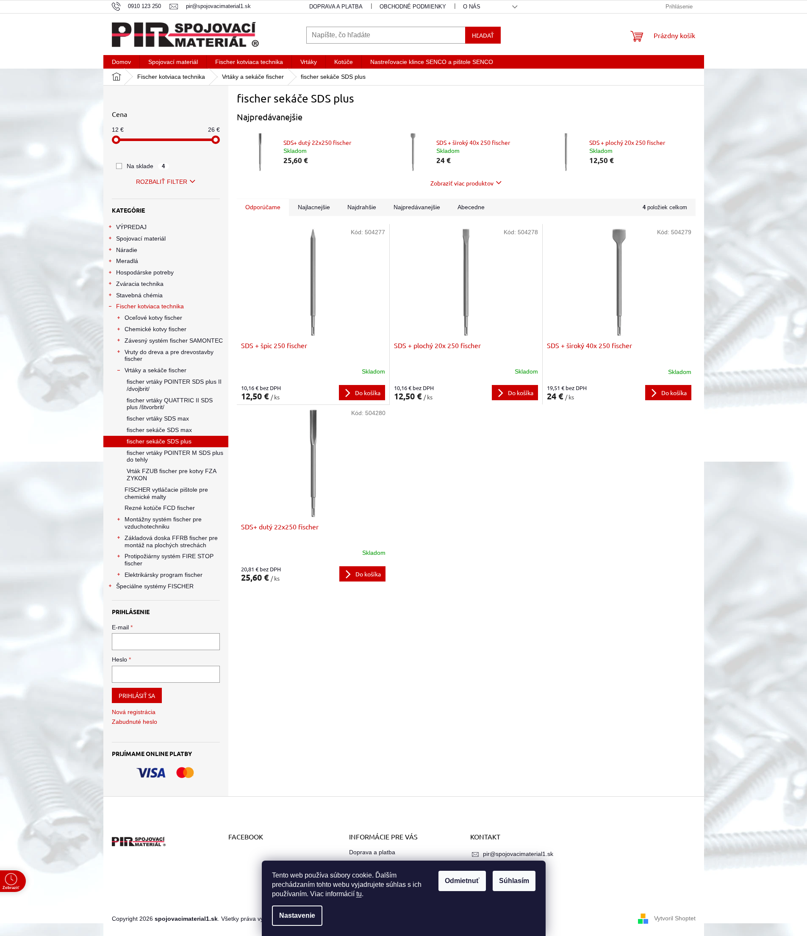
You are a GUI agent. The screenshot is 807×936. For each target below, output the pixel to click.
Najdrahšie (361, 207)
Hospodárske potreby (145, 272)
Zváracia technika (140, 283)
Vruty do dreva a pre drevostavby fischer (169, 356)
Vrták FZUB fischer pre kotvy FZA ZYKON (171, 475)
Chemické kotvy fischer (155, 329)
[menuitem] (121, 62)
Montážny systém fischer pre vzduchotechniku (163, 523)
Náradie (126, 249)
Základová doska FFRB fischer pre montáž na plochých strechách (171, 541)
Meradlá (127, 261)
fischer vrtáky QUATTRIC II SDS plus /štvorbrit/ (170, 404)
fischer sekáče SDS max (159, 429)
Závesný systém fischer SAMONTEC (174, 340)
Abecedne (471, 207)
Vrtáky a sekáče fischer (155, 370)
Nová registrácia (133, 712)
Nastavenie (297, 915)
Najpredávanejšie (417, 207)
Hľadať (483, 35)
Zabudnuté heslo (134, 721)
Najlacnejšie (314, 207)
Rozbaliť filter (161, 181)
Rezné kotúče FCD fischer (160, 507)
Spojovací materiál (141, 238)
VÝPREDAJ (131, 227)
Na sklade (146, 166)
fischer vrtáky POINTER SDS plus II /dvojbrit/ (174, 385)
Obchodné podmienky (413, 6)
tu (359, 893)
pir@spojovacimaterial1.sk (518, 853)
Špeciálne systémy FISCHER (155, 586)
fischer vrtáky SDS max (158, 418)
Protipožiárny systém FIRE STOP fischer (169, 560)
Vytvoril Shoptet (675, 918)
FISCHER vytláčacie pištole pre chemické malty (166, 493)
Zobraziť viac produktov (462, 183)
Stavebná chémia (139, 295)
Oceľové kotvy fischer (153, 317)
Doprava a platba (336, 6)
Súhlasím (514, 880)
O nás (471, 6)
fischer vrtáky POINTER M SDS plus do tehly (175, 456)
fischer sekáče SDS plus (159, 441)
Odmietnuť (462, 880)
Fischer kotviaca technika (150, 306)
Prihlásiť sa (137, 695)
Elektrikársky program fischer (163, 574)
